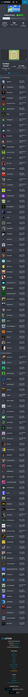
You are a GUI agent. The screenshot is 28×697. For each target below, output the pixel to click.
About (14, 659)
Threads (14, 676)
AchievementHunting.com (14, 682)
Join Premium (14, 670)
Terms (14, 668)
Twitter (14, 678)
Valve (19, 647)
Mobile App (14, 655)
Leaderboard (14, 18)
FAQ (14, 653)
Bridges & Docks (9, 15)
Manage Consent (14, 664)
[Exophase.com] (6, 2)
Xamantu (16, 645)
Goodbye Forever (6, 65)
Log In (24, 2)
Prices (19, 18)
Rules (14, 657)
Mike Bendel (16, 643)
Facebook (14, 680)
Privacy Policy (14, 666)
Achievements (6, 18)
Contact (14, 661)
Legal (14, 663)
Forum (23, 18)
